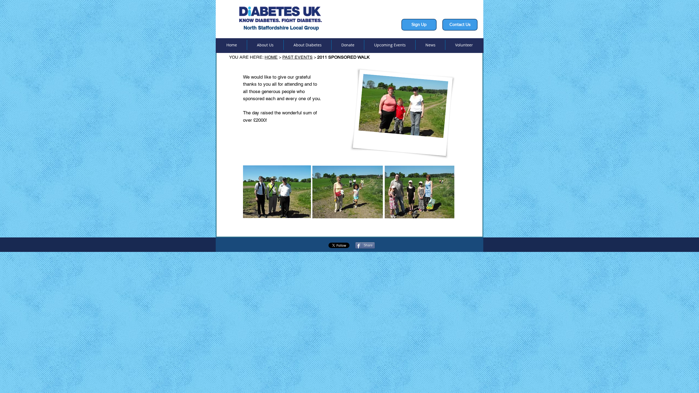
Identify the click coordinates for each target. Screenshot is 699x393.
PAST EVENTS (297, 57)
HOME (271, 57)
